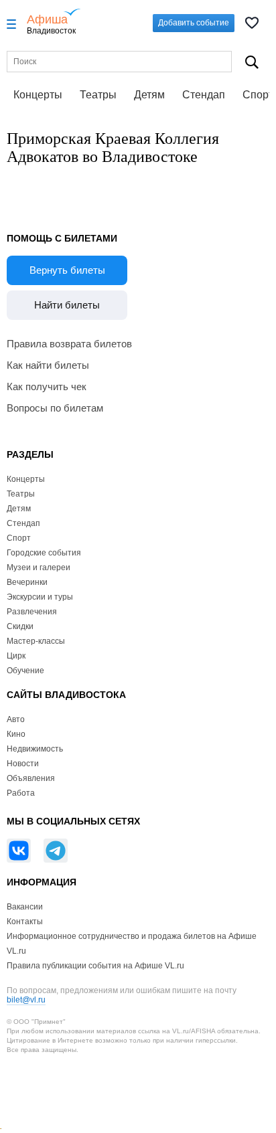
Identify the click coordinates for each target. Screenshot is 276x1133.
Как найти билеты (48, 365)
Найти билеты (67, 305)
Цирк (16, 656)
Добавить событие (193, 22)
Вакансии (25, 906)
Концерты (37, 94)
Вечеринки (27, 582)
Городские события (44, 552)
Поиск (251, 62)
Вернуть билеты (67, 270)
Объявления (31, 778)
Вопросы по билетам (55, 408)
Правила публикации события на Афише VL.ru (95, 965)
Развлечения (32, 611)
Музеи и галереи (38, 567)
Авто (16, 719)
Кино (16, 734)
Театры (98, 94)
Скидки (20, 626)
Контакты (25, 921)
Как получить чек (46, 386)
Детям (149, 94)
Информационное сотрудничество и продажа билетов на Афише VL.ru (132, 944)
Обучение (25, 670)
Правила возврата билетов (69, 343)
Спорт (19, 538)
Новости (23, 763)
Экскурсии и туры (40, 597)
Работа (21, 793)
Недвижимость (35, 749)
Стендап (203, 94)
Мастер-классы (36, 641)
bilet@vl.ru (26, 1000)
